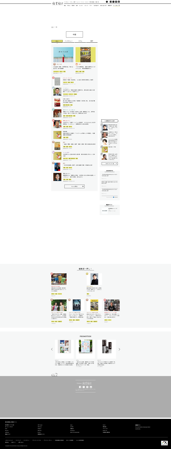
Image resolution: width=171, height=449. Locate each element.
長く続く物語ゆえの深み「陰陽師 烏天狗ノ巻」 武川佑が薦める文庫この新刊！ (79, 101)
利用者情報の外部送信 (59, 440)
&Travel (11, 426)
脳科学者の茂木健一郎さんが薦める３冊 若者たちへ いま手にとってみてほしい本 (112, 126)
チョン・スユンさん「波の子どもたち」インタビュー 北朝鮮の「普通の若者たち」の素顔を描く (76, 315)
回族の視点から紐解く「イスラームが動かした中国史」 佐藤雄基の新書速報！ (79, 134)
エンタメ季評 (66, 152)
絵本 (77, 5)
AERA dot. (40, 430)
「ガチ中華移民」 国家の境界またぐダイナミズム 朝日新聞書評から (85, 67)
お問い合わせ (21, 442)
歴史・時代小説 (66, 104)
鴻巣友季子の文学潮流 (55, 286)
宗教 (67, 126)
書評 (74, 1)
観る (65, 5)
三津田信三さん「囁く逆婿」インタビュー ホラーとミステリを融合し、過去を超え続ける (112, 134)
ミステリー (71, 94)
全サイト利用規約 (69, 440)
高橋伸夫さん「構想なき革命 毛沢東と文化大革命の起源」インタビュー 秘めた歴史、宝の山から (79, 176)
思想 (67, 179)
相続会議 (104, 426)
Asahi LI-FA (105, 430)
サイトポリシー (27, 440)
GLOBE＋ (72, 426)
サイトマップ (18, 440)
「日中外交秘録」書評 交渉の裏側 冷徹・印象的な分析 (77, 165)
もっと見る (115, 5)
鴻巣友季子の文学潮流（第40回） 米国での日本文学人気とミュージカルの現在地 (59, 289)
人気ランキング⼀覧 (109, 163)
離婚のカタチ (7, 434)
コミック (86, 5)
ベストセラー (56, 71)
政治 (67, 167)
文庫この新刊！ (66, 99)
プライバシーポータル (36, 440)
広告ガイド (13, 442)
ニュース (78, 1)
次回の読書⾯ (91, 1)
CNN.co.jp (40, 426)
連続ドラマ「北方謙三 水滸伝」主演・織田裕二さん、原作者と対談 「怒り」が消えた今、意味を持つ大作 (79, 112)
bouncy (39, 432)
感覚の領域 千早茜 (112, 146)
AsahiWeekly (137, 428)
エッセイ (81, 5)
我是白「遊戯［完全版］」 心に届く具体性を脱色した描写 (78, 80)
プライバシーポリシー (48, 440)
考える (68, 5)
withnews (7, 432)
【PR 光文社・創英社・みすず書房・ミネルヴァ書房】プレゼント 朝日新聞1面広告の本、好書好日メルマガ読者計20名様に (64, 363)
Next (119, 349)
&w (8, 426)
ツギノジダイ (105, 428)
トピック (86, 1)
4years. (104, 425)
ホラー (91, 5)
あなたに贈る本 (90, 286)
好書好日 (58, 4)
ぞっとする (66, 94)
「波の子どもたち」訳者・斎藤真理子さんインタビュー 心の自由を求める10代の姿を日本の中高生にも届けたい (58, 316)
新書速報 (65, 131)
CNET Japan (40, 425)
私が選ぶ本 (96, 5)
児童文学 (60, 321)
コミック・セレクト (67, 78)
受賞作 (73, 5)
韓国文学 (110, 5)
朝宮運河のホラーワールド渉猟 (110, 312)
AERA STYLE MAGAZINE (74, 432)
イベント (82, 1)
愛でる (72, 82)
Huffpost (39, 428)
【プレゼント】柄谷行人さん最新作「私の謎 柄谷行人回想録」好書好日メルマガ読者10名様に (106, 363)
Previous (52, 349)
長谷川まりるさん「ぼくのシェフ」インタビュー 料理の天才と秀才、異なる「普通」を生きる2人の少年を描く (94, 316)
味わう (77, 71)
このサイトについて (9, 440)
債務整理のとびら (41, 434)
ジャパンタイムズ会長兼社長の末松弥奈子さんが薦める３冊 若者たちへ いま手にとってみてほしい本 (113, 142)
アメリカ (59, 293)
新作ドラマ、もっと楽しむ (69, 109)
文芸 (56, 293)
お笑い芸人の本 (103, 5)
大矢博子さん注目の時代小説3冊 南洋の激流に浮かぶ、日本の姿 (79, 155)
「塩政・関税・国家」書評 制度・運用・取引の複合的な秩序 (79, 144)
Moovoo (6, 430)
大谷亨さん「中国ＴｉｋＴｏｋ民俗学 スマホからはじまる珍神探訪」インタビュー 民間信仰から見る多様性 (79, 123)
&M (5, 426)
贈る (88, 293)
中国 (64, 71)
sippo (71, 425)
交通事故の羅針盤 (106, 432)
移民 (80, 71)
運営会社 (7, 442)
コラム (71, 1)
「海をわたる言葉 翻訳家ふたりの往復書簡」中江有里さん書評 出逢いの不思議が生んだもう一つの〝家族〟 (85, 363)
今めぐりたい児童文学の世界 (57, 312)
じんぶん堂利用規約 (80, 440)
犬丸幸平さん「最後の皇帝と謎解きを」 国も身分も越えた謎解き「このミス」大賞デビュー (79, 90)
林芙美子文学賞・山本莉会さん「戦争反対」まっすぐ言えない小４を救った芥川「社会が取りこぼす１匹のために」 (112, 157)
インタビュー (66, 1)
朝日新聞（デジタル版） (10, 425)
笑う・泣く (66, 158)
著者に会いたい (66, 120)
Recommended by (110, 197)
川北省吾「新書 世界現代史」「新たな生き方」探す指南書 (63, 67)
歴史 (67, 137)
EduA (6, 428)
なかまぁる (72, 430)
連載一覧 (97, 1)
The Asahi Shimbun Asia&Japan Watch (142, 427)
